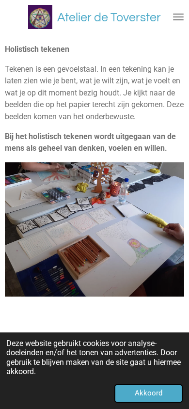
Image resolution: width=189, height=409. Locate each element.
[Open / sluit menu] (178, 17)
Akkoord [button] (148, 393)
